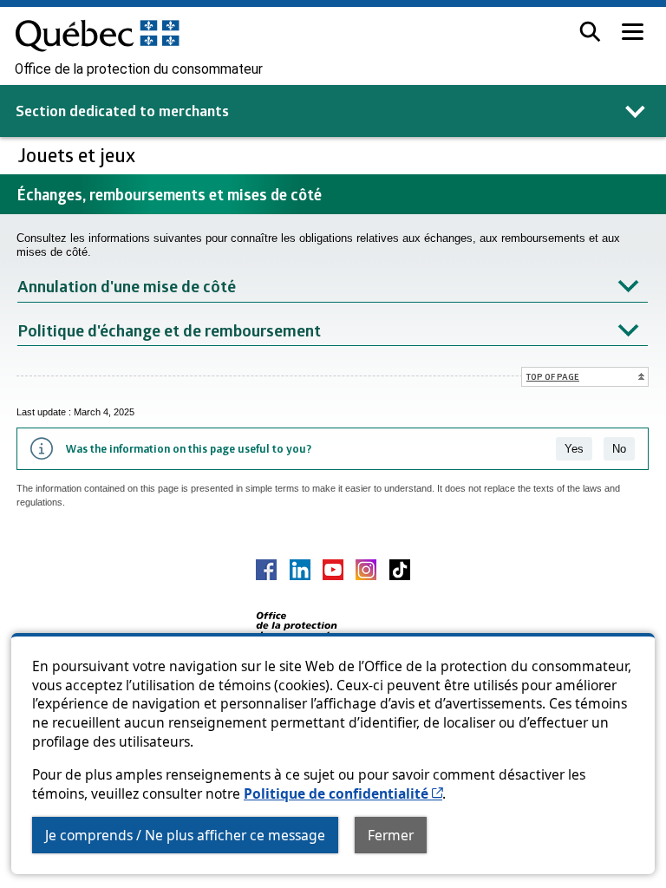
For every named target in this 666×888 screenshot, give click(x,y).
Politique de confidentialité (343, 793)
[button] (590, 31)
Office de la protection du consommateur (139, 69)
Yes (574, 448)
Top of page (552, 376)
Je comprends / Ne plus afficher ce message (185, 835)
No (619, 448)
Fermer (391, 835)
